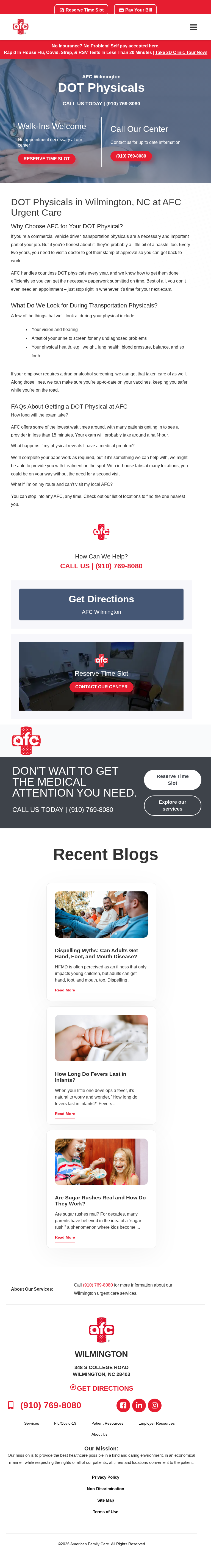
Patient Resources (107, 1423)
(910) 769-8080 (123, 103)
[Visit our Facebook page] (123, 1405)
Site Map (105, 1500)
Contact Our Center (101, 687)
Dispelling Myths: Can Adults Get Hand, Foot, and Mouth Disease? (96, 953)
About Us (99, 1434)
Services (31, 1423)
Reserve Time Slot (84, 10)
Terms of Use (105, 1511)
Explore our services (172, 805)
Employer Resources (156, 1423)
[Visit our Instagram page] (155, 1405)
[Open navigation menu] (193, 27)
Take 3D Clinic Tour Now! (181, 52)
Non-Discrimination (105, 1488)
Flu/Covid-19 (65, 1423)
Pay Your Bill (138, 10)
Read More (65, 990)
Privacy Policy (105, 1477)
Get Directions (105, 1388)
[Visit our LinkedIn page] (139, 1405)
